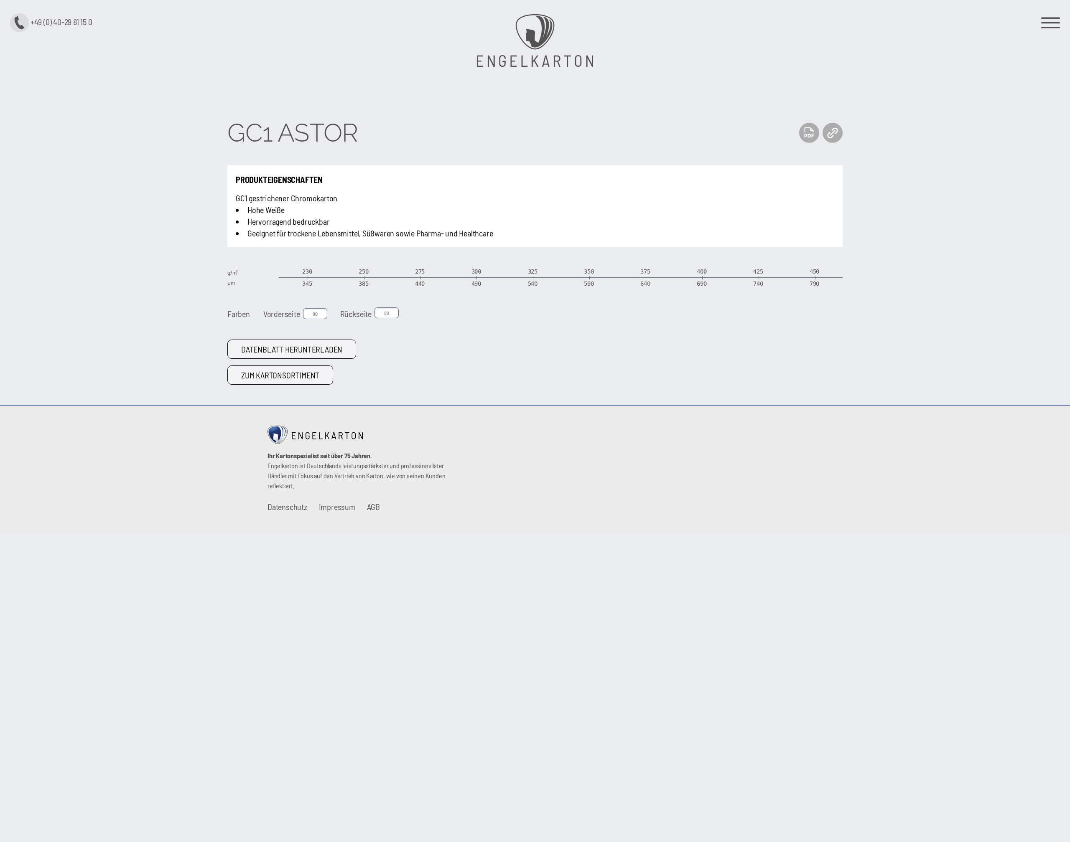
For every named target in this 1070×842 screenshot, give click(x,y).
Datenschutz (287, 507)
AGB (373, 507)
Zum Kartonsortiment (280, 375)
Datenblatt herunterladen (291, 349)
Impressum (337, 507)
